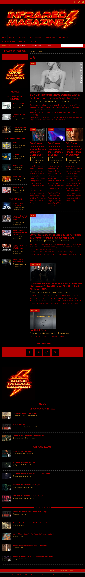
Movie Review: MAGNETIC (18, 204)
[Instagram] (74, 2)
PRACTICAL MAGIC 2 (20, 127)
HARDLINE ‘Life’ (38, 330)
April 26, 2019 (36, 333)
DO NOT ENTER (18, 165)
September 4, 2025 (19, 415)
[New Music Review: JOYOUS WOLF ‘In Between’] (6, 547)
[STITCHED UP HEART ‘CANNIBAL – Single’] (6, 498)
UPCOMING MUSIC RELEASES (42, 409)
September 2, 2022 (74, 158)
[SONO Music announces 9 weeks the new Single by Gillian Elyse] (38, 134)
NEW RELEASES (35, 37)
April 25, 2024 (18, 179)
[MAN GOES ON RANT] (6, 190)
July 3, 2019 (17, 222)
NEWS (11, 37)
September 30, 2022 (38, 158)
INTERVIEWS (50, 37)
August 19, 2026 (18, 514)
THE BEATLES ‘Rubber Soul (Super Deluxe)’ (28, 435)
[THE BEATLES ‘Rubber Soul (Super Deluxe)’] (6, 438)
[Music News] (43, 272)
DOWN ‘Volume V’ (19, 424)
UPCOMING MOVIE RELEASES (15, 98)
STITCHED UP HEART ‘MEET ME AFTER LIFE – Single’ (31, 473)
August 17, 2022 (37, 241)
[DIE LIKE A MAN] (6, 179)
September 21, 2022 (56, 158)
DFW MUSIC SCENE (8, 41)
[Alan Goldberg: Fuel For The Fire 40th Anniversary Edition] (6, 536)
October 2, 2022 (37, 101)
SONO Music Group (58, 120)
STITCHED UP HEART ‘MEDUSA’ (24, 462)
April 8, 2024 (17, 190)
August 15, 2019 (18, 251)
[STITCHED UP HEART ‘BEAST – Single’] (6, 487)
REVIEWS (22, 37)
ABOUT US (22, 41)
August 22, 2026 (19, 119)
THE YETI (16, 154)
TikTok (72, 570)
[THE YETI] (6, 156)
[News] (43, 223)
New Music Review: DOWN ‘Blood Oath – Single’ (30, 511)
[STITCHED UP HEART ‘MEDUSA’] (6, 465)
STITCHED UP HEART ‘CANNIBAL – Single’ (28, 496)
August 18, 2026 (18, 525)
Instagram (63, 570)
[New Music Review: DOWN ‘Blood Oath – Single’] (6, 514)
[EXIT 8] (6, 145)
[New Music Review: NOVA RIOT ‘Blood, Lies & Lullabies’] (6, 559)
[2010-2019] (43, 319)
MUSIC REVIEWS (43, 507)
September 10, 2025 (20, 129)
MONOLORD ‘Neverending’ (22, 451)
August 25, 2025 (19, 106)
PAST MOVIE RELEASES (15, 139)
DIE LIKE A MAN (18, 176)
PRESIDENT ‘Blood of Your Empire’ (25, 413)
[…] (30, 122)
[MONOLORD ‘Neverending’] (6, 453)
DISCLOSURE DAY (19, 103)
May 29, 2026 (18, 454)
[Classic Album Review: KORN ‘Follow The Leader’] (6, 525)
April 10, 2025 (18, 145)
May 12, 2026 (18, 465)
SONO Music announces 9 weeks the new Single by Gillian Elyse (38, 149)
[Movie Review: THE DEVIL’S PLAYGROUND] (6, 247)
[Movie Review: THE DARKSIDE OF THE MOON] (6, 218)
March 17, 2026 (18, 498)
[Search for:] (72, 45)
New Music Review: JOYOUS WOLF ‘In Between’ (30, 545)
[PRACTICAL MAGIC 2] (6, 129)
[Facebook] (70, 2)
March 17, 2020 (37, 292)
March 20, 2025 (18, 168)
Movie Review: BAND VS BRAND (18, 260)
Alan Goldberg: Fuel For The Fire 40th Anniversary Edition (34, 534)
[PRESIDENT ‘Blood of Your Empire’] (6, 415)
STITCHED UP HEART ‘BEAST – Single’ (26, 485)
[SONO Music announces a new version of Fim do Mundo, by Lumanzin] (74, 134)
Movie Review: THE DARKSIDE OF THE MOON (20, 218)
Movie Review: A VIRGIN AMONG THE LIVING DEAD (20, 232)
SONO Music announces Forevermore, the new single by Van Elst (56, 149)
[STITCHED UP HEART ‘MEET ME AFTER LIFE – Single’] (6, 476)
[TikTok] (79, 2)
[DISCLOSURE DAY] (6, 105)
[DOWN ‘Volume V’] (6, 427)
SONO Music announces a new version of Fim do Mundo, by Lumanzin (74, 149)
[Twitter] (83, 2)
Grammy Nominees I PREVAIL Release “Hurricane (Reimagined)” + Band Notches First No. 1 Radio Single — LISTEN (56, 286)
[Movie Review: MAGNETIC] (6, 205)
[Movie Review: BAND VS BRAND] (6, 262)
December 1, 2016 (19, 207)
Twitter (80, 570)
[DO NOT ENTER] (6, 167)
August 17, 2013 (18, 237)
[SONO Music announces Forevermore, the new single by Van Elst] (56, 134)
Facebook (53, 570)
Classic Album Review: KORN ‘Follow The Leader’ (31, 523)
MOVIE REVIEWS (15, 199)
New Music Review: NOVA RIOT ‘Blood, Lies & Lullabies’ (33, 556)
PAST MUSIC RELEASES (43, 447)
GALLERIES (62, 37)
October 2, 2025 (18, 438)
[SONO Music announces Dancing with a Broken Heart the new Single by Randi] (56, 77)
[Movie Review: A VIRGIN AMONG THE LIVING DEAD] (6, 233)
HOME (4, 37)
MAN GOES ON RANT (20, 187)
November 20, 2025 (20, 427)
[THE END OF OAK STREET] (6, 117)
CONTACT (32, 41)
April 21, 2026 (18, 487)
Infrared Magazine (51, 101)
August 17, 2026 (18, 536)
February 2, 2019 (19, 264)
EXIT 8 (15, 143)
